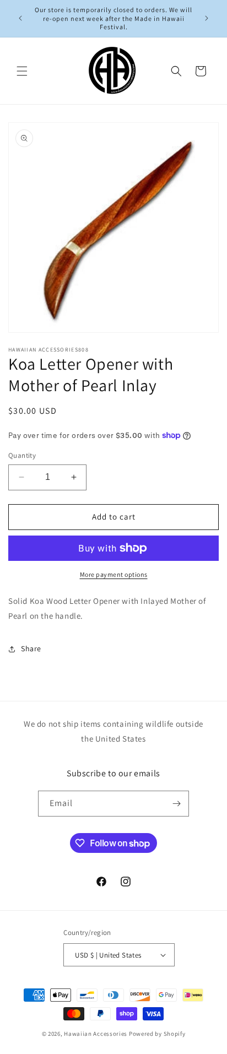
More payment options (114, 574)
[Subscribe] (176, 804)
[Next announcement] (206, 18)
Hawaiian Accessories (95, 1033)
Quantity (22, 455)
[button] (22, 71)
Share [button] (31, 648)
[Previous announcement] (20, 18)
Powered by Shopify (157, 1033)
